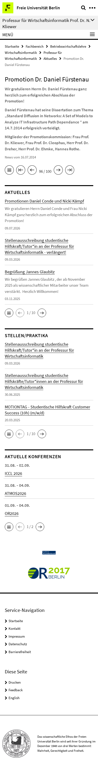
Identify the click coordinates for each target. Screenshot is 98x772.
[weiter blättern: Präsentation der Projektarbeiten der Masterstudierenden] (58, 170)
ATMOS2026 (15, 493)
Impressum (17, 636)
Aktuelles (50, 58)
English (14, 698)
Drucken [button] (15, 682)
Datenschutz (18, 644)
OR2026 (12, 513)
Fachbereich (35, 46)
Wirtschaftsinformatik (21, 52)
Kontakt (14, 628)
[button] (9, 313)
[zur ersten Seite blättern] (20, 170)
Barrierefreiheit (20, 652)
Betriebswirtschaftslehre (68, 46)
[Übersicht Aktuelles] (9, 170)
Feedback (16, 690)
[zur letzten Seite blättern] (69, 170)
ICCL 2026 (13, 473)
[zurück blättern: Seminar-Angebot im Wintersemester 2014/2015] (32, 170)
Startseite (12, 46)
